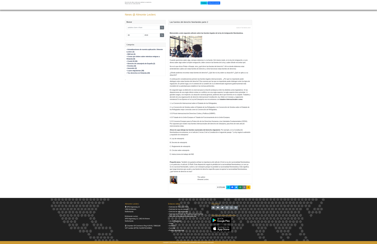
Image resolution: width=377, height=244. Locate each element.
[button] (228, 187)
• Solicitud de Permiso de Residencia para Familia (185, 214)
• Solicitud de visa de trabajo (178, 209)
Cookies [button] (203, 3)
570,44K (222, 187)
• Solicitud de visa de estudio (178, 211)
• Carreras (171, 228)
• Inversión (171, 226)
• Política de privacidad (176, 230)
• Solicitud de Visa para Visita (178, 207)
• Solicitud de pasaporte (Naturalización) (182, 216)
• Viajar (170, 223)
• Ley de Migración (174, 221)
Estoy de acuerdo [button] (213, 3)
